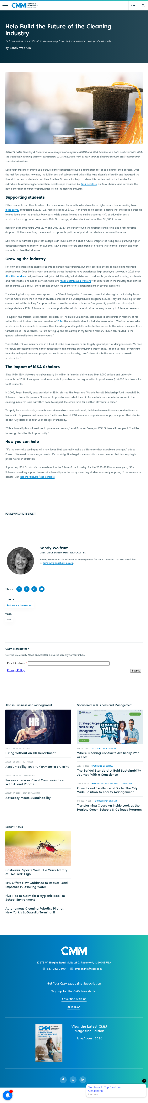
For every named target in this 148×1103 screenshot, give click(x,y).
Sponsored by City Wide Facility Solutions (111, 783)
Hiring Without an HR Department (30, 753)
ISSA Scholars (89, 184)
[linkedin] (82, 1079)
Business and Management (19, 605)
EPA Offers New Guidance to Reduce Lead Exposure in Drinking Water (36, 885)
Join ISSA (73, 1007)
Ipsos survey (12, 209)
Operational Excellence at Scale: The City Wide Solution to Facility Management (107, 790)
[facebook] (63, 1079)
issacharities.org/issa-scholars (37, 476)
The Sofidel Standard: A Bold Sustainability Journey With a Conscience (109, 772)
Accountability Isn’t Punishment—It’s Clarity (37, 767)
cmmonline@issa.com (88, 968)
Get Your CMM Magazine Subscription (74, 983)
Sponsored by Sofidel (102, 766)
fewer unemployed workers (75, 280)
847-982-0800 (56, 968)
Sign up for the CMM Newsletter (74, 991)
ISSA (60, 321)
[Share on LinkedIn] (34, 589)
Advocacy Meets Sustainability (28, 798)
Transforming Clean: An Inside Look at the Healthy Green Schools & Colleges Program (109, 807)
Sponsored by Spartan (106, 801)
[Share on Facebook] (19, 589)
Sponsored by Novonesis (103, 748)
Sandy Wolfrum (54, 548)
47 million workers (15, 276)
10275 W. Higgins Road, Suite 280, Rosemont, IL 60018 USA (74, 962)
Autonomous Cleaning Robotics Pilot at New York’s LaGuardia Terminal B (34, 910)
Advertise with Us (74, 999)
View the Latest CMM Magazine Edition (89, 1028)
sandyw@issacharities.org (58, 563)
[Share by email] (42, 589)
